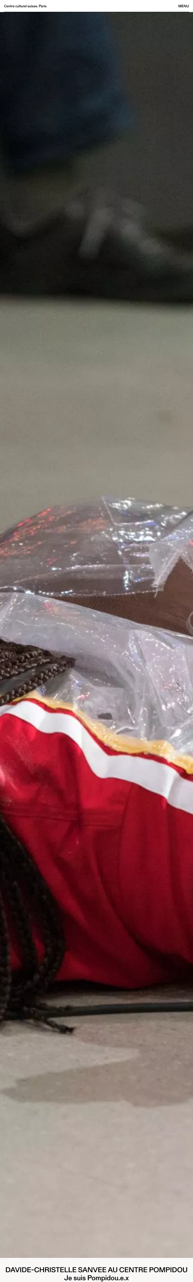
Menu (183, 6)
